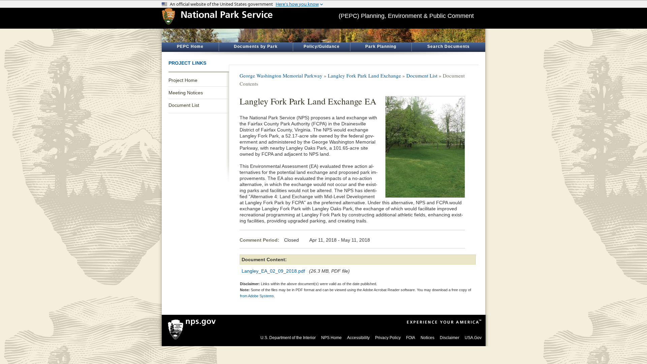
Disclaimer (449, 337)
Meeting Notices (185, 92)
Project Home (182, 80)
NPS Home (331, 337)
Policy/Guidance (322, 46)
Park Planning (380, 46)
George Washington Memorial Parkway (281, 75)
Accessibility (358, 337)
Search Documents (448, 46)
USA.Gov (473, 337)
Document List (183, 105)
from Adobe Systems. (257, 296)
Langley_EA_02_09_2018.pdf (273, 271)
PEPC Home (190, 46)
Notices (427, 337)
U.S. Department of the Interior (288, 337)
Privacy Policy (388, 337)
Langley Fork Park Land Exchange (364, 75)
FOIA (410, 337)
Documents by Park (256, 46)
